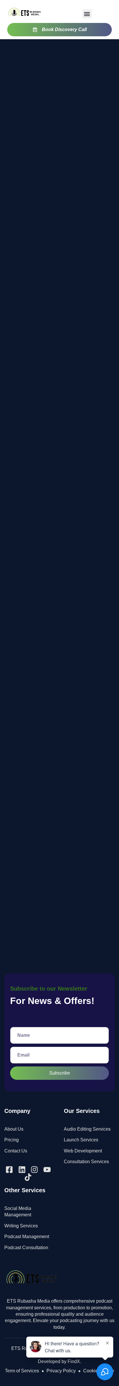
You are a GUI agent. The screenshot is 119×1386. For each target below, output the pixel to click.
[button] (87, 14)
